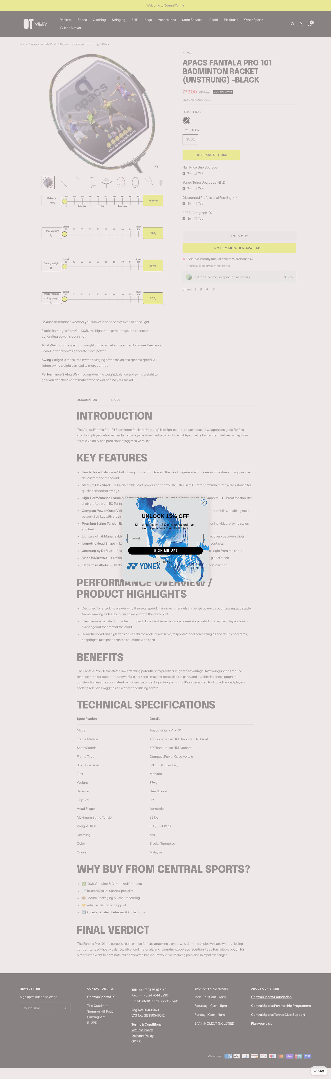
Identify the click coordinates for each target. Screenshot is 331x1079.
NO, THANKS (165, 562)
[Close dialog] (204, 502)
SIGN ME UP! (165, 550)
